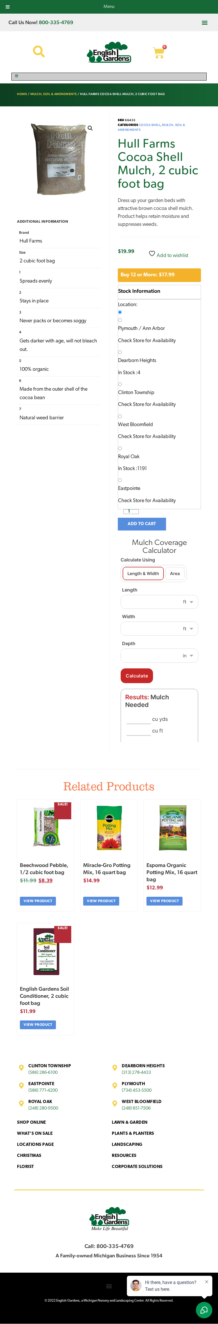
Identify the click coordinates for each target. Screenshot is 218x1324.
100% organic (34, 369)
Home (22, 94)
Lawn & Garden (130, 1123)
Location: (127, 305)
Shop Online (31, 1123)
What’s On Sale (35, 1134)
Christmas (29, 1156)
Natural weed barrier (42, 418)
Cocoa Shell (150, 125)
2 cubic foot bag (37, 261)
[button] (204, 22)
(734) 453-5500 (137, 1090)
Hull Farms (31, 241)
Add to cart (142, 524)
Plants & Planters (133, 1134)
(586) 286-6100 (43, 1072)
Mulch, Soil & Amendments (53, 94)
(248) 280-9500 (43, 1108)
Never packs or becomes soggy (53, 321)
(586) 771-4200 (43, 1090)
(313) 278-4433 (136, 1072)
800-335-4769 (56, 22)
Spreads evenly (36, 281)
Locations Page (35, 1145)
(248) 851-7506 (136, 1108)
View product (38, 901)
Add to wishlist (172, 255)
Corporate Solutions (137, 1167)
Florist (25, 1167)
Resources (124, 1156)
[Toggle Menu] (109, 77)
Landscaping (127, 1145)
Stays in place (34, 301)
